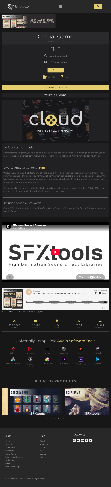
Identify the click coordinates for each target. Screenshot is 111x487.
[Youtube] (78, 440)
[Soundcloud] (82, 440)
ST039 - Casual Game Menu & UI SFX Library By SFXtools (27, 312)
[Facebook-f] (86, 440)
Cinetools (5, 312)
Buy (55, 70)
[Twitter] (90, 440)
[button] (60, 6)
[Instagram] (74, 440)
